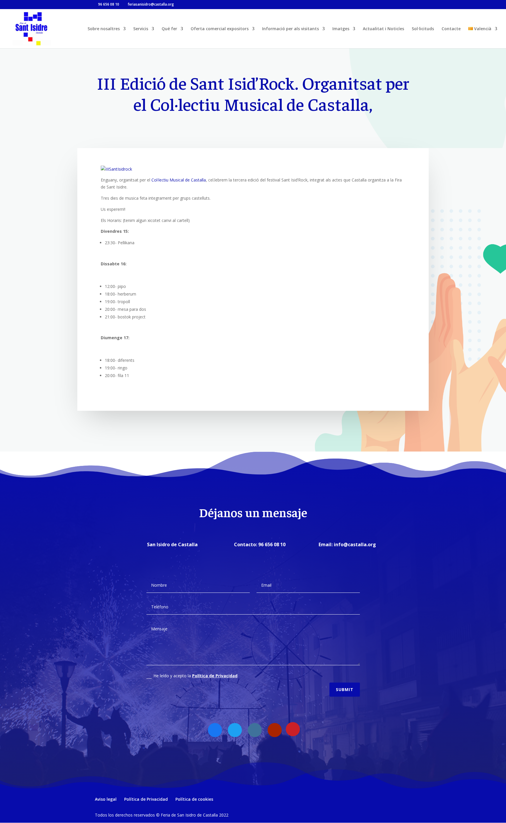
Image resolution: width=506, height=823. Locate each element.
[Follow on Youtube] (275, 730)
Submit (344, 689)
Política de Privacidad (214, 675)
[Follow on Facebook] (215, 730)
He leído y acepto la (195, 675)
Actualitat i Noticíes (383, 29)
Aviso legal (106, 799)
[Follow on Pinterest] (293, 729)
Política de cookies (194, 799)
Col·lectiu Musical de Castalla (178, 180)
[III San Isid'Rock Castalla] (116, 169)
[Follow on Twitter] (235, 730)
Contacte (451, 29)
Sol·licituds (423, 29)
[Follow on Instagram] (255, 730)
